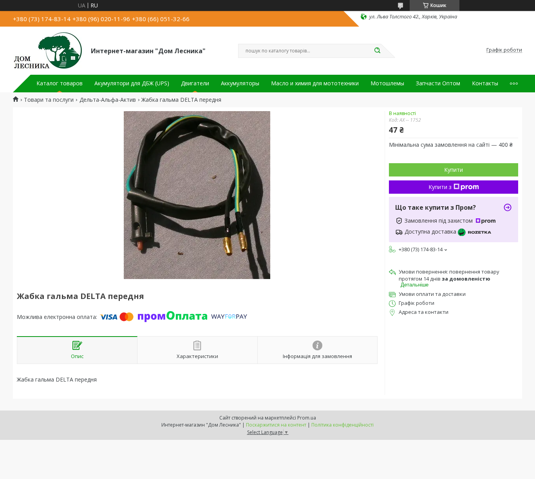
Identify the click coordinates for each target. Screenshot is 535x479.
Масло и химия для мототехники (315, 83)
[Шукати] (377, 51)
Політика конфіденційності (342, 424)
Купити (453, 169)
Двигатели (195, 83)
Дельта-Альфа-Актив (108, 99)
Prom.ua (306, 417)
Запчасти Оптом (438, 83)
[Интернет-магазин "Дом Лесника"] (48, 50)
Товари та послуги (49, 99)
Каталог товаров (59, 83)
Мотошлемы (387, 83)
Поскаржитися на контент (276, 424)
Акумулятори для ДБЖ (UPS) (131, 83)
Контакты (485, 83)
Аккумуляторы (240, 83)
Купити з (440, 187)
